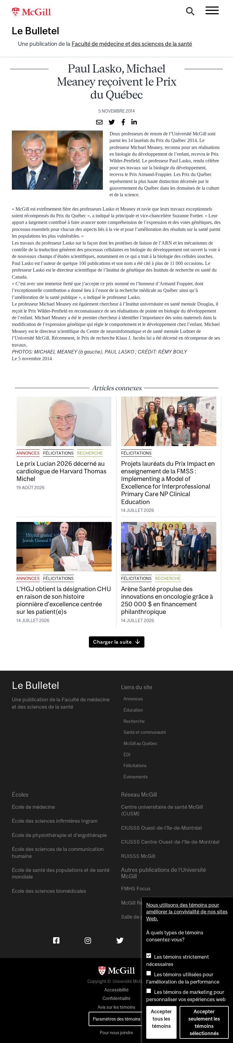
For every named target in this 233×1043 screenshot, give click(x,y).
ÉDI (126, 754)
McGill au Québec (140, 743)
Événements (135, 776)
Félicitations (58, 453)
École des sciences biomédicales (49, 891)
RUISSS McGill (138, 856)
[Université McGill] (34, 12)
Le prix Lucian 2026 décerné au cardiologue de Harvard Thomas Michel (61, 471)
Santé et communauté (144, 732)
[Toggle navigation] (212, 10)
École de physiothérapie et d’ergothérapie (59, 835)
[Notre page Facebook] (56, 940)
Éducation (133, 710)
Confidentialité (116, 998)
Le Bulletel (35, 30)
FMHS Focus (135, 889)
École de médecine (33, 807)
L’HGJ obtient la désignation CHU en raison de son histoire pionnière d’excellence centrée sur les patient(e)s (63, 600)
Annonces (28, 453)
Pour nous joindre (116, 1032)
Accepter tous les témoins (161, 1018)
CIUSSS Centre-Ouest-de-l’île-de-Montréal (170, 842)
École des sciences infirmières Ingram (54, 821)
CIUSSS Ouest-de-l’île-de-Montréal (161, 828)
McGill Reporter (139, 903)
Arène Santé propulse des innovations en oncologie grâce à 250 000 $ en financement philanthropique (167, 600)
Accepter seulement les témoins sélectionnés (204, 1022)
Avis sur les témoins (116, 1007)
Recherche (90, 453)
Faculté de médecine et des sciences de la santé (132, 44)
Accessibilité (116, 989)
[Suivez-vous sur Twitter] (119, 940)
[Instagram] (88, 940)
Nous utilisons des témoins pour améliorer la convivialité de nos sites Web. (187, 912)
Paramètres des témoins (116, 1018)
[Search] (190, 13)
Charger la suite (112, 642)
